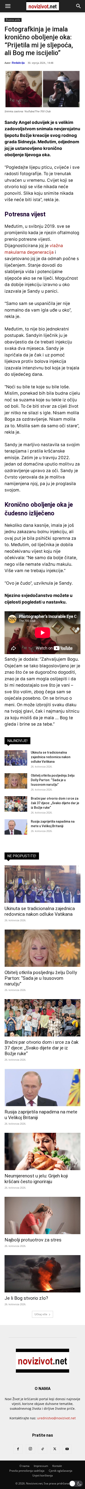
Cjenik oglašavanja (60, 1471)
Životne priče (13, 19)
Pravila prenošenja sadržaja (26, 1471)
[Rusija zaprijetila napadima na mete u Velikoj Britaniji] (16, 827)
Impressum (41, 1466)
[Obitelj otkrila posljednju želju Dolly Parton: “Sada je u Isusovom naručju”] (16, 781)
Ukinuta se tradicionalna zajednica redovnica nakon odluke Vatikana (50, 757)
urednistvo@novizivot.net (56, 1418)
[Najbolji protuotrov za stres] (42, 1215)
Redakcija (18, 62)
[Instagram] (30, 1448)
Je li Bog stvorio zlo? (26, 1298)
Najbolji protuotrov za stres (33, 1240)
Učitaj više (40, 1314)
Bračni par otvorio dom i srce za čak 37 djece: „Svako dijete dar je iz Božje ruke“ (55, 803)
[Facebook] (18, 1449)
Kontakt (57, 1466)
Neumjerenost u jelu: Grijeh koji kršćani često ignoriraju (36, 1178)
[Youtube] (67, 1449)
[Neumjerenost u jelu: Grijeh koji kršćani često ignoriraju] (42, 1151)
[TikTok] (42, 1449)
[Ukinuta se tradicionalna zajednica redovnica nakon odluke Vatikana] (16, 758)
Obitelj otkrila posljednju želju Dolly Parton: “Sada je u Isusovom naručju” (53, 780)
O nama (24, 1466)
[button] (7, 6)
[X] (54, 1449)
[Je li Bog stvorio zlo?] (42, 1273)
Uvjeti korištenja (42, 1475)
